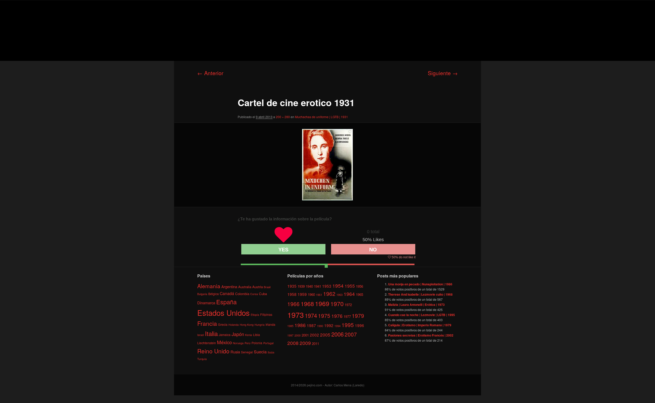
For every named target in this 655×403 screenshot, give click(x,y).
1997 (290, 335)
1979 (358, 315)
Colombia (242, 293)
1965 (359, 294)
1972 (348, 304)
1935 (292, 286)
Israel (200, 335)
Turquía (202, 359)
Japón (238, 334)
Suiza (271, 352)
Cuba (263, 293)
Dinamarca (206, 302)
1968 (307, 303)
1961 (319, 295)
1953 (326, 286)
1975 (324, 315)
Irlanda (270, 324)
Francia (207, 323)
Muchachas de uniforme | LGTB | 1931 (321, 117)
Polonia (257, 343)
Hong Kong (247, 325)
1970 (337, 303)
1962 (329, 293)
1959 (302, 294)
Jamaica (225, 334)
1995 (348, 325)
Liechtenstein (206, 343)
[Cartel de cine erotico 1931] (327, 164)
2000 (297, 335)
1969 (322, 303)
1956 (359, 286)
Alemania (208, 286)
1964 (349, 293)
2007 (351, 334)
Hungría (260, 325)
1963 (339, 295)
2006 (337, 334)
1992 (328, 325)
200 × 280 (283, 117)
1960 (311, 294)
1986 (300, 324)
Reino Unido (213, 351)
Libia (256, 334)
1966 (293, 304)
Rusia (235, 351)
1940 (309, 286)
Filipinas (266, 314)
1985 (290, 326)
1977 (347, 316)
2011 (315, 343)
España (226, 301)
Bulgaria (202, 294)
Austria (257, 286)
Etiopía (255, 315)
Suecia (260, 352)
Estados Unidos (223, 312)
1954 (338, 285)
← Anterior (210, 73)
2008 (293, 342)
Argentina (229, 286)
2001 (305, 335)
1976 (337, 315)
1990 (320, 326)
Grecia (222, 324)
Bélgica (213, 294)
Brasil (267, 287)
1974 (311, 315)
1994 (337, 326)
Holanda (233, 325)
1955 (350, 286)
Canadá (227, 293)
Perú (247, 343)
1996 (359, 325)
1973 (295, 314)
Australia (244, 286)
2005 (325, 334)
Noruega (238, 343)
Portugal (268, 343)
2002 (314, 335)
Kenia (248, 335)
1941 (317, 286)
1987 (311, 325)
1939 (301, 286)
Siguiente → (443, 73)
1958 (292, 294)
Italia (211, 333)
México (224, 342)
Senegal (247, 352)
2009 (305, 342)
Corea (254, 294)
